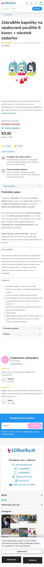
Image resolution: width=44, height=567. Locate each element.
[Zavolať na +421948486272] (26, 3)
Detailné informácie (8, 113)
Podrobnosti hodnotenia (32, 43)
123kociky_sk (24, 481)
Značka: (7, 151)
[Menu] (41, 3)
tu (29, 546)
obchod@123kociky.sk (23, 465)
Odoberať (35, 426)
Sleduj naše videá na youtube (24, 485)
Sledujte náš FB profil (24, 477)
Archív (4, 500)
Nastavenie (22, 551)
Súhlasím (32, 560)
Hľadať (37, 9)
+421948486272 (24, 469)
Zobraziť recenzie (16, 364)
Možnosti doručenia (12, 128)
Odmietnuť (11, 559)
